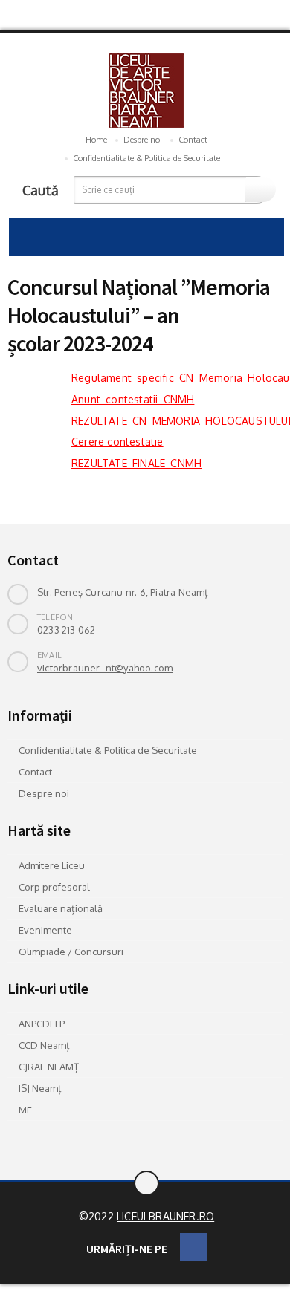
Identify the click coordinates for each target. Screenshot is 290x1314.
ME (25, 1110)
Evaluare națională (61, 908)
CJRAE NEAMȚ (49, 1067)
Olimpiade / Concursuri (71, 951)
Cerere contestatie (117, 441)
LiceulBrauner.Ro (165, 1216)
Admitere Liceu (52, 865)
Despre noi (142, 139)
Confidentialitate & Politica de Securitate (146, 158)
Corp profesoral (54, 887)
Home (96, 139)
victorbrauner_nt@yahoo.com (105, 668)
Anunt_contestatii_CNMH (132, 399)
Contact (192, 139)
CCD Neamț (44, 1045)
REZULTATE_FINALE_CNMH (136, 463)
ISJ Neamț (40, 1088)
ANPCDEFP (42, 1024)
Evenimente (45, 930)
